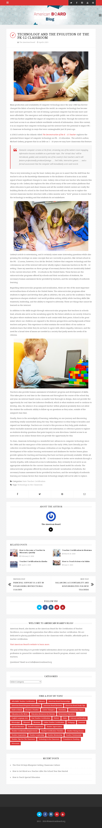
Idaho (65, 718)
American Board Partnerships (59, 701)
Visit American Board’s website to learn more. (30, 644)
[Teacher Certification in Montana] (56, 552)
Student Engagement (35, 727)
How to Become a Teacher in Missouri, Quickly (32, 551)
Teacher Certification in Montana (77, 550)
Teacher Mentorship (55, 735)
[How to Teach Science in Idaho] (56, 562)
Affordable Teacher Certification (23, 701)
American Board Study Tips (75, 705)
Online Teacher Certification (54, 722)
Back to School (17, 710)
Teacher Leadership (37, 735)
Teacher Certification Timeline (52, 731)
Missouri (26, 722)
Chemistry (62, 710)
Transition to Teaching (71, 739)
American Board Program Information (26, 705)
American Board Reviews (52, 705)
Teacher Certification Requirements (25, 731)
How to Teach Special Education (26, 777)
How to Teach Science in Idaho (76, 561)
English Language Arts (20, 718)
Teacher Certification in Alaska (33, 561)
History (56, 718)
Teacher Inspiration (19, 735)
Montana (36, 722)
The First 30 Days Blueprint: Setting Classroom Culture (36, 765)
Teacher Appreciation (54, 727)
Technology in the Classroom (30, 485)
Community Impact (77, 710)
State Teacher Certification (34, 481)
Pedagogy (71, 722)
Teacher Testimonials (73, 735)
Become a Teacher (32, 710)
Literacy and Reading (78, 718)
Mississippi (16, 722)
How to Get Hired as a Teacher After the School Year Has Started (40, 771)
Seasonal (81, 722)
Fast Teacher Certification (40, 718)
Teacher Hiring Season (75, 731)
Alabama (41, 701)
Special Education (18, 727)
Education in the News (20, 714)
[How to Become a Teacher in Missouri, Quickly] (14, 552)
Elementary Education (66, 714)
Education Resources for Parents (43, 714)
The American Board (27, 42)
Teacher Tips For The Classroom (23, 739)
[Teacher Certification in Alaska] (14, 564)
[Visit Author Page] (51, 516)
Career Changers (48, 710)
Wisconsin (15, 743)
